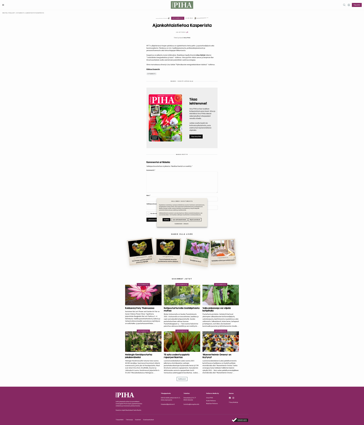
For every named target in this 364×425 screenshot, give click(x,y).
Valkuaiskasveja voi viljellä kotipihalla (216, 309)
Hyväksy (166, 220)
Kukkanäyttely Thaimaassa (139, 308)
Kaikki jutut (182, 379)
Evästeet (138, 420)
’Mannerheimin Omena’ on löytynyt (216, 356)
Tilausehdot (120, 420)
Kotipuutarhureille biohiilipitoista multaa (181, 309)
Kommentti (150, 170)
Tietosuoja (185, 223)
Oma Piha (4, 13)
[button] (3, 5)
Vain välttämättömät (179, 220)
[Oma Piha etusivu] (182, 5)
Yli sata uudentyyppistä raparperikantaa (176, 356)
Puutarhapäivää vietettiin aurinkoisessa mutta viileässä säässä (168, 260)
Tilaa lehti (356, 5)
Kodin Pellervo (211, 401)
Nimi (148, 195)
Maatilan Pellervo (212, 404)
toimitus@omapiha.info (191, 404)
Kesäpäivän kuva (195, 261)
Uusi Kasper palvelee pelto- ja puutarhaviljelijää (142, 261)
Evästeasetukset (148, 420)
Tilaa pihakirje (233, 402)
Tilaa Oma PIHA (196, 136)
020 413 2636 (165, 398)
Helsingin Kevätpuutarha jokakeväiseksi (138, 356)
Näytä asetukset (195, 220)
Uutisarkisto (20, 13)
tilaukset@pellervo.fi (168, 404)
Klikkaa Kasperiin (153, 69)
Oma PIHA (186, 38)
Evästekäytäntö (178, 223)
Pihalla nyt (11, 13)
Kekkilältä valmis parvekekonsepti (223, 260)
